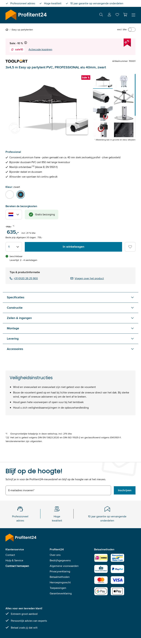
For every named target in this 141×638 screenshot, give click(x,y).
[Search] (101, 15)
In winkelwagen (73, 246)
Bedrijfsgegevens (60, 560)
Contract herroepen (17, 566)
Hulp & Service (14, 560)
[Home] (8, 29)
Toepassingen (58, 588)
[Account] (109, 15)
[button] (125, 14)
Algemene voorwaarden (64, 566)
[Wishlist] (117, 15)
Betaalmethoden (60, 577)
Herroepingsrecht (60, 582)
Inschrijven (124, 490)
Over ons (55, 555)
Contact (10, 555)
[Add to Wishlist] (130, 247)
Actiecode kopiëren (40, 49)
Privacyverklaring (60, 571)
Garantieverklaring (61, 593)
